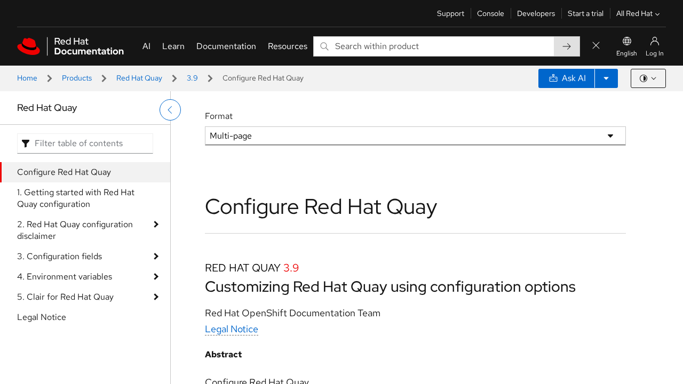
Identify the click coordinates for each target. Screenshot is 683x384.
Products (77, 78)
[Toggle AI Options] (606, 78)
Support (450, 13)
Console (490, 13)
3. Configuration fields (59, 256)
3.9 (192, 78)
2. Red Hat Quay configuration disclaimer (75, 230)
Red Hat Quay (139, 78)
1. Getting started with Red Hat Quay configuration (75, 198)
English (626, 53)
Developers (536, 13)
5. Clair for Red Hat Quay (65, 296)
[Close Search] (596, 46)
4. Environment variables (64, 276)
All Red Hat (634, 13)
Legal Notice (41, 317)
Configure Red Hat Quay (64, 172)
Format (219, 116)
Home (27, 78)
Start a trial (585, 13)
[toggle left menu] (170, 110)
